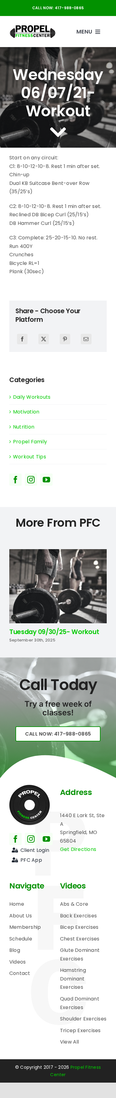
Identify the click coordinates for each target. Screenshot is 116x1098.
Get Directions (78, 849)
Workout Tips (29, 456)
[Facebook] (22, 339)
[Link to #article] (58, 132)
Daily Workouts (31, 397)
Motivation (26, 411)
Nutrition (23, 426)
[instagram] (31, 479)
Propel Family (30, 441)
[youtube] (46, 479)
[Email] (86, 339)
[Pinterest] (65, 339)
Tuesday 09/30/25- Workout (54, 631)
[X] (43, 339)
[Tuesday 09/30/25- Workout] (58, 553)
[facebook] (15, 479)
